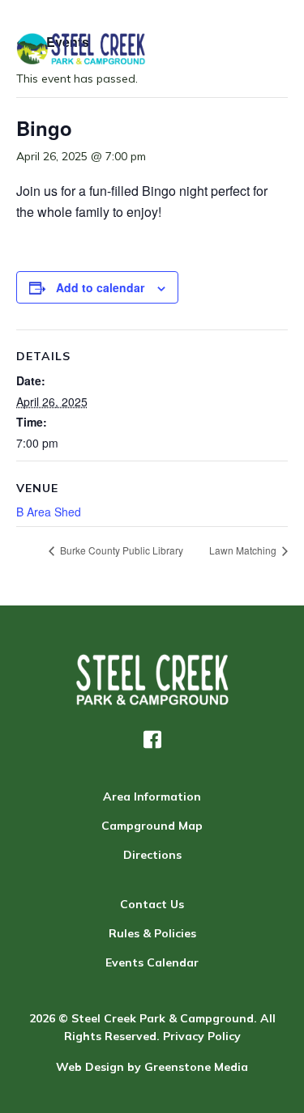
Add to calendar (100, 288)
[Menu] (269, 48)
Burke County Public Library (120, 550)
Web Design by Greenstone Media (152, 1067)
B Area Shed (48, 511)
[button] (152, 740)
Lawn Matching (244, 550)
